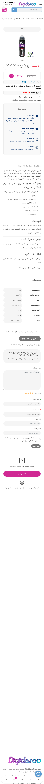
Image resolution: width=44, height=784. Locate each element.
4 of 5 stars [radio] (27, 393)
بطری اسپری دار (16, 305)
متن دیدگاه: (37, 368)
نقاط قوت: (36, 399)
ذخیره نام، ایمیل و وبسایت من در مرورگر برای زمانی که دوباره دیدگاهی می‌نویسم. (21, 439)
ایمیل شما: (37, 428)
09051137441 (8, 2)
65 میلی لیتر (17, 300)
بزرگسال (18, 295)
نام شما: (38, 419)
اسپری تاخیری (18, 19)
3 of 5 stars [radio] (28, 393)
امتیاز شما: (37, 393)
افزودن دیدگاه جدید (28, 338)
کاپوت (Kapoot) (28, 82)
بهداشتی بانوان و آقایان (31, 19)
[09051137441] (14, 2)
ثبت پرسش (21, 474)
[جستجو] (14, 9)
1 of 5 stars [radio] (32, 393)
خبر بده (22, 29)
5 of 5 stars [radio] (25, 393)
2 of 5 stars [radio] (30, 393)
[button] (21, 60)
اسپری (19, 290)
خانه (41, 19)
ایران (19, 310)
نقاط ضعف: (35, 410)
